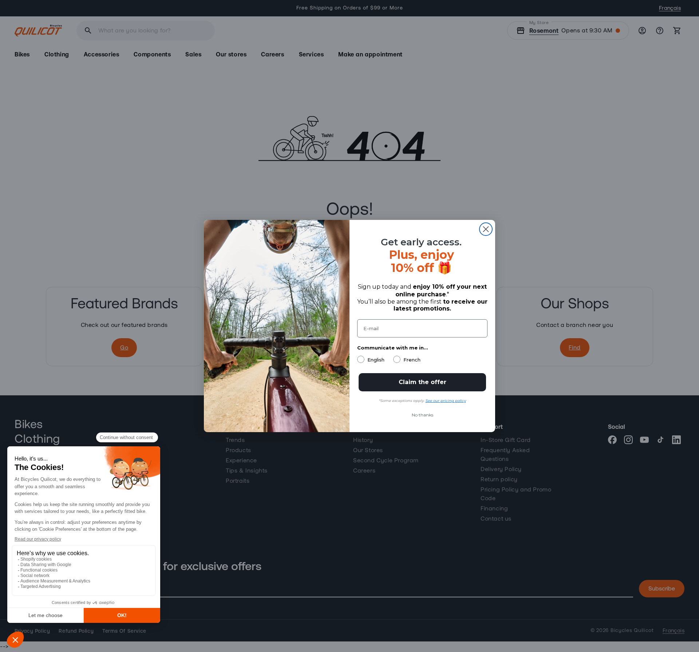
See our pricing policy (446, 400)
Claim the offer (422, 382)
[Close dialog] (485, 229)
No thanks (422, 415)
